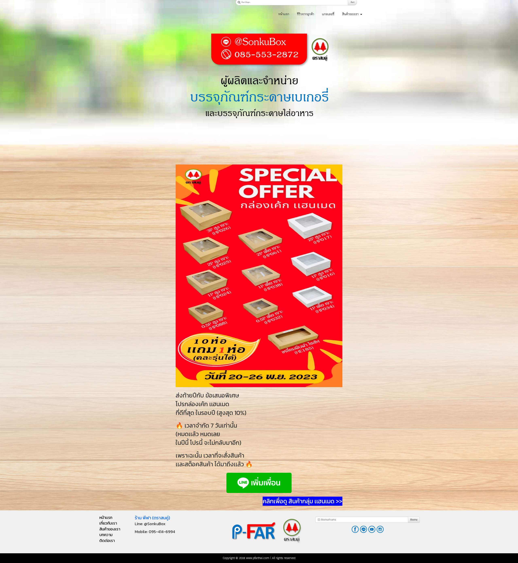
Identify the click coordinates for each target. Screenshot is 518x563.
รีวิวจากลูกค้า (305, 14)
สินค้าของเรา (351, 14)
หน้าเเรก (283, 14)
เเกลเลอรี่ (328, 14)
